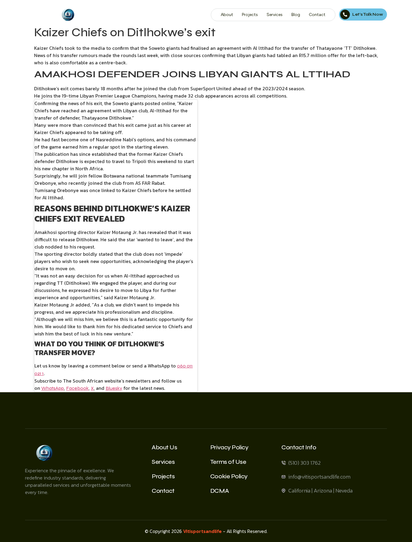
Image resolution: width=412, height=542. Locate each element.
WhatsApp (52, 388)
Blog (295, 14)
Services (275, 14)
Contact (317, 14)
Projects (250, 14)
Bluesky (114, 388)
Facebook (77, 388)
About (227, 14)
